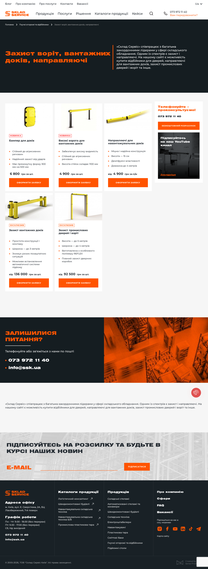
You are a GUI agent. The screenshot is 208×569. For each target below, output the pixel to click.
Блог (8, 3)
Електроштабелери (119, 522)
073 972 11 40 (178, 11)
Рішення (83, 14)
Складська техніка (118, 517)
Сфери (163, 499)
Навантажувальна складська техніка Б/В (75, 518)
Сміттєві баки (116, 537)
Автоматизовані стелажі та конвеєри (124, 505)
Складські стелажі (118, 499)
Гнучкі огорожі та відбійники (34, 24)
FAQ (160, 505)
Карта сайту (163, 536)
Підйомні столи (117, 548)
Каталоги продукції (111, 14)
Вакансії (82, 3)
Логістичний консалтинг (73, 499)
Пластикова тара (118, 532)
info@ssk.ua (24, 368)
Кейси (137, 14)
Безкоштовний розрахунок (179, 126)
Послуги (65, 14)
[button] (196, 393)
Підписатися (137, 466)
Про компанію (25, 3)
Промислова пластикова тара (76, 524)
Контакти (66, 3)
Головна (9, 24)
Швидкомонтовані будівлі (74, 504)
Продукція (45, 14)
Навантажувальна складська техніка (75, 510)
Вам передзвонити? (184, 15)
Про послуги (47, 3)
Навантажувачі (117, 527)
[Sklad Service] (17, 13)
